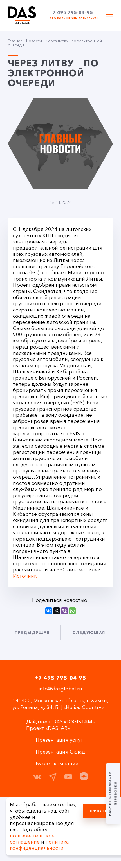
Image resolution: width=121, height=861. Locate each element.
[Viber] (64, 610)
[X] (56, 610)
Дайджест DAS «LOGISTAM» (60, 722)
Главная (15, 41)
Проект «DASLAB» (48, 728)
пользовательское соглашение (32, 839)
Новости (34, 41)
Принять (98, 811)
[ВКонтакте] (48, 610)
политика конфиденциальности (39, 845)
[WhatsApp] (72, 610)
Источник (25, 576)
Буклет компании (57, 764)
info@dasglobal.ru (60, 689)
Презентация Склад (60, 752)
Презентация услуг (59, 740)
